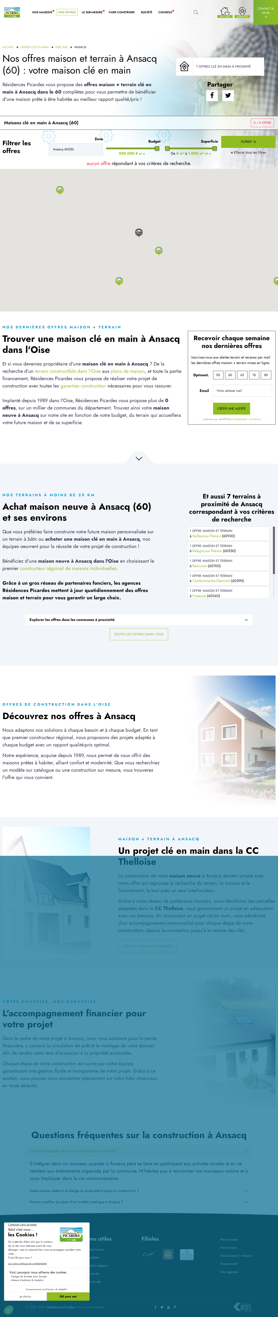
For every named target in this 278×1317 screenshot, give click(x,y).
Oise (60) (61, 47)
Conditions (254, 419)
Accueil (8, 47)
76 (254, 375)
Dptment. (201, 375)
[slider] (157, 148)
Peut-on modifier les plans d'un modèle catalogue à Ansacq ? (76, 1202)
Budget (154, 141)
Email (204, 390)
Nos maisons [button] (43, 12)
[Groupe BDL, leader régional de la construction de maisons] (242, 1307)
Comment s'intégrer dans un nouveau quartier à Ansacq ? (73, 1151)
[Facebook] (155, 1307)
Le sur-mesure (94, 12)
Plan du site (93, 1281)
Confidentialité (239, 419)
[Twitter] (162, 1307)
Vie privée (92, 1273)
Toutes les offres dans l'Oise (139, 634)
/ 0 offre (262, 122)
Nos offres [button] (67, 12)
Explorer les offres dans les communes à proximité (72, 619)
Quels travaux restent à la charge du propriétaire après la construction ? (84, 1190)
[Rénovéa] (187, 1254)
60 (230, 375)
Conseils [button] (166, 12)
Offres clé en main (35, 47)
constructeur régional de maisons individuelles (68, 568)
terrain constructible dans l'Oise (68, 371)
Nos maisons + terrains (236, 1255)
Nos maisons (229, 1239)
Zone (99, 139)
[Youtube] (168, 1307)
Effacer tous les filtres (248, 152)
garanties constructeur (83, 385)
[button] (60, 190)
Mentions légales (96, 1265)
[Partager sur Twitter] (228, 95)
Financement (229, 1263)
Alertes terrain (94, 1249)
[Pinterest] (175, 1307)
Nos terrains (228, 1247)
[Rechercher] (196, 12)
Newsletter (92, 1257)
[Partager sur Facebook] (212, 95)
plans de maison (128, 371)
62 (242, 375)
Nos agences (229, 1272)
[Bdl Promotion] (168, 1254)
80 (266, 375)
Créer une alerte (231, 408)
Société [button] (146, 12)
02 (218, 375)
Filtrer (247, 141)
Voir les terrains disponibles (147, 946)
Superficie (209, 141)
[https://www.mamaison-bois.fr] (149, 1254)
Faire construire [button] (122, 12)
